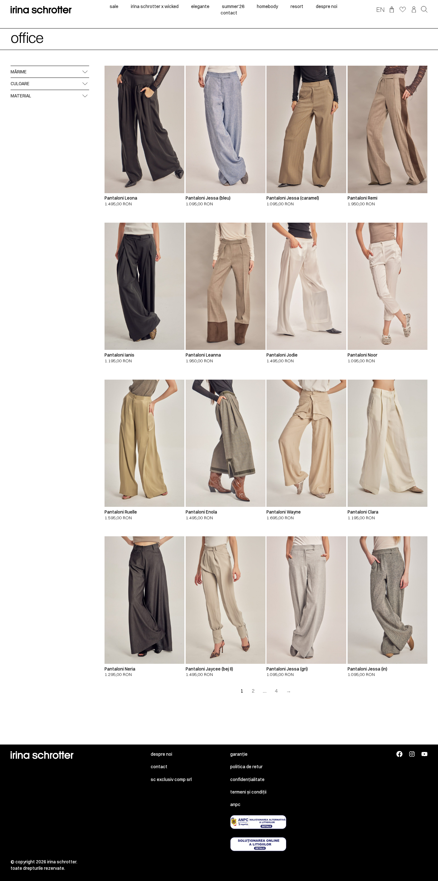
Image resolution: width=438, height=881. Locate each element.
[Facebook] (399, 754)
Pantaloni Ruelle (121, 512)
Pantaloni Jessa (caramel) (292, 198)
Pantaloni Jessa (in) (367, 668)
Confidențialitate (247, 779)
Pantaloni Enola (201, 512)
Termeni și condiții (248, 792)
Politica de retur (246, 766)
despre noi (326, 6)
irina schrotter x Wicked (155, 6)
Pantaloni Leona (121, 198)
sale (114, 6)
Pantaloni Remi (362, 198)
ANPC (235, 804)
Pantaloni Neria (120, 668)
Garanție (239, 754)
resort (297, 6)
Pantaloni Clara (363, 512)
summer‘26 (233, 6)
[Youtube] (424, 754)
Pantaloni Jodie (282, 355)
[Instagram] (412, 754)
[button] (424, 10)
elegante (200, 6)
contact (229, 12)
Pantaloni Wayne (283, 512)
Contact (159, 766)
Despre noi (161, 754)
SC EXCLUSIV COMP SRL (171, 779)
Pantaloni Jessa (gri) (287, 668)
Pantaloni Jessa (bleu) (208, 198)
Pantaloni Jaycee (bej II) (209, 668)
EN (380, 9)
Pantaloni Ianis (119, 355)
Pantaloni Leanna (203, 355)
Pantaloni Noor (362, 355)
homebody (267, 6)
